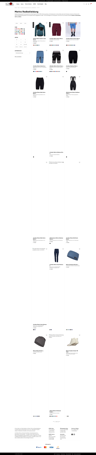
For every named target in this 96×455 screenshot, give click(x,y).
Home (16, 7)
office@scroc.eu (51, 432)
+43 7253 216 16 (74, 430)
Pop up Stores (62, 436)
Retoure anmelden (52, 436)
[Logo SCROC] (9, 4)
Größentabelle (51, 439)
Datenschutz (63, 453)
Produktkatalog (63, 437)
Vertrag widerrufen (77, 453)
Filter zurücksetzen (18, 56)
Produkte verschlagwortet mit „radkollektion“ (28, 7)
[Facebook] (72, 434)
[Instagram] (74, 434)
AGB (55, 453)
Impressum (58, 453)
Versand (50, 435)
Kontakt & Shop (63, 435)
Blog (46, 3)
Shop (19, 7)
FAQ (61, 439)
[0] (90, 4)
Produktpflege (51, 437)
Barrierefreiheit (68, 453)
